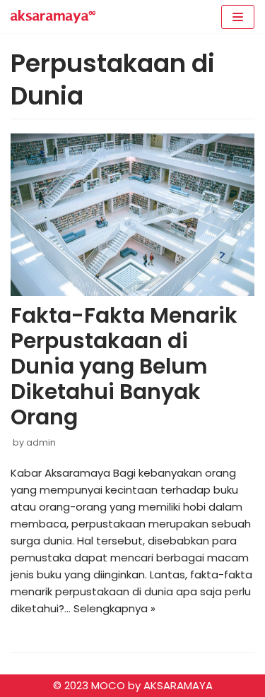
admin (41, 442)
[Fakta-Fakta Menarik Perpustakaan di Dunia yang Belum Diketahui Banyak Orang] (132, 214)
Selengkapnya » (114, 608)
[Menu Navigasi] (237, 17)
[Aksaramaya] (53, 16)
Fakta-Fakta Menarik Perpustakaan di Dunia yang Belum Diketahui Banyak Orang (124, 366)
